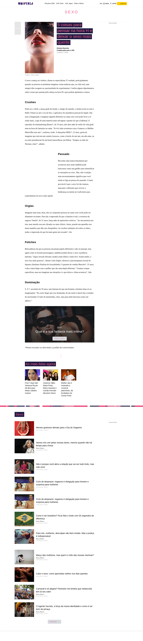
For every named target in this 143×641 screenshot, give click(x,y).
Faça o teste (59, 338)
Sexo (71, 12)
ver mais (53, 621)
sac (101, 3)
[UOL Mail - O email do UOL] (106, 3)
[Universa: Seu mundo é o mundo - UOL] (25, 3)
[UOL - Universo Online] (34, 3)
